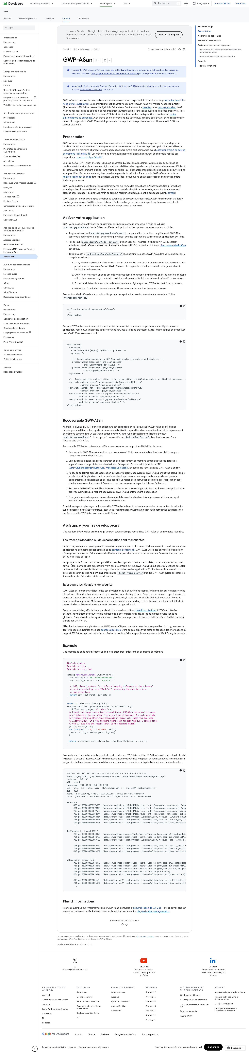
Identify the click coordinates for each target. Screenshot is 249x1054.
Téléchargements (28, 18)
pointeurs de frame (122, 549)
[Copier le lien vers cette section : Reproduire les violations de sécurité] (115, 585)
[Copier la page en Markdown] (105, 60)
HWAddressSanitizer (145, 610)
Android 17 (151, 992)
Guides (66, 18)
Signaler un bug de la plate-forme (230, 992)
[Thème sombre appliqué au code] (180, 306)
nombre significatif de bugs (77, 176)
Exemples (49, 18)
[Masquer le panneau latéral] (35, 1049)
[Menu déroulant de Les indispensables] (53, 3)
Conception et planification (75, 3)
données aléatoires (111, 630)
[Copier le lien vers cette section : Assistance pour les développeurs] (122, 525)
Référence (83, 18)
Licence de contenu (145, 936)
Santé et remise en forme (88, 1001)
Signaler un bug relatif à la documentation (226, 998)
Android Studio (222, 3)
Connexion (240, 3)
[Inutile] (184, 49)
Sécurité (46, 1004)
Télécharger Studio (188, 1011)
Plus (125, 3)
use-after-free (172, 100)
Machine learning (85, 997)
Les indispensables (40, 3)
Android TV (116, 1010)
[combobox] (166, 3)
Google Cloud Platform (125, 1034)
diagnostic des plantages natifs (153, 911)
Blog (44, 1018)
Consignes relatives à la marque (94, 1047)
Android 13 (150, 1010)
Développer (106, 3)
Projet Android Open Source (55, 1009)
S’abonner (213, 1047)
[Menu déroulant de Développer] (116, 3)
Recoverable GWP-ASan (91, 89)
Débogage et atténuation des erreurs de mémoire (114, 73)
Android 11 (150, 1020)
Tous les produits (150, 1034)
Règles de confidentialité (88, 1013)
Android (46, 995)
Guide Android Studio (190, 995)
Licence (72, 1047)
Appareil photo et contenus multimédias (89, 1007)
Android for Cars (118, 1006)
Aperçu (7, 18)
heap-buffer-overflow (74, 104)
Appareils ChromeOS (120, 1001)
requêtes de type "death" (89, 157)
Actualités (46, 1013)
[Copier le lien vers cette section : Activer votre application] (107, 218)
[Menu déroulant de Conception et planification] (93, 3)
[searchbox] (19, 27)
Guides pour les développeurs (193, 999)
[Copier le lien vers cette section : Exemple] (80, 646)
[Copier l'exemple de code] (184, 306)
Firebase (105, 1034)
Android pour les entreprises (55, 999)
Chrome (91, 1034)
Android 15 (151, 1001)
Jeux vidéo (81, 992)
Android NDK (186, 1016)
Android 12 (151, 1015)
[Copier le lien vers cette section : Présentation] (87, 137)
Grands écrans (118, 992)
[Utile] (179, 49)
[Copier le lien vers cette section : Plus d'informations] (97, 901)
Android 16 (151, 997)
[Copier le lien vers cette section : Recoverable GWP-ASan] (105, 421)
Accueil (66, 49)
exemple (170, 193)
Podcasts (46, 1022)
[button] (19, 81)
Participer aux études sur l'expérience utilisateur (226, 1009)
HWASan (147, 107)
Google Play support (224, 1003)
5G (78, 1017)
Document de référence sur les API (194, 1005)
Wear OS (115, 997)
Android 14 (151, 1006)
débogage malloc (167, 107)
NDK (5, 11)
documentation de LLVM (145, 908)
